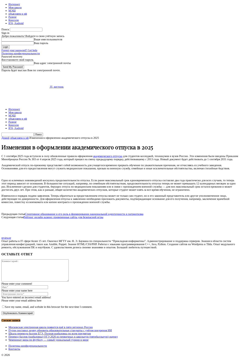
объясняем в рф (17, 13)
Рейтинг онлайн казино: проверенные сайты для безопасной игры (63, 217)
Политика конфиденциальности (20, 53)
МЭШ (12, 10)
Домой (5, 137)
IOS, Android (16, 23)
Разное (12, 16)
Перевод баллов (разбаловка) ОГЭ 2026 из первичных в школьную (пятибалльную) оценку (63, 336)
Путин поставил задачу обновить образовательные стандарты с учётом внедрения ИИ (60, 330)
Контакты (14, 348)
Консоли (13, 20)
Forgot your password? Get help (19, 50)
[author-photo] (9, 234)
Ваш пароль (41, 43)
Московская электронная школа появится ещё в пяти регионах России (50, 327)
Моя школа (15, 7)
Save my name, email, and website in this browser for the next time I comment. (48, 306)
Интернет (14, 4)
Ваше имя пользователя (48, 39)
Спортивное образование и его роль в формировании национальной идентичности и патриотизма (84, 214)
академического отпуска (107, 156)
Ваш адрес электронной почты (52, 63)
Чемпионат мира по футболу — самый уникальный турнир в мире (48, 339)
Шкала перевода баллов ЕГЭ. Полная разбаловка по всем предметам (49, 333)
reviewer (6, 237)
